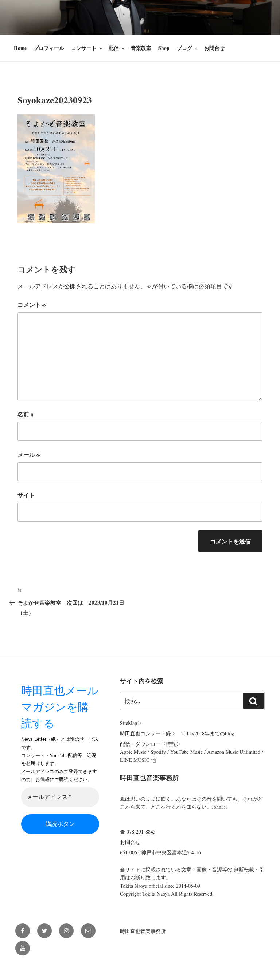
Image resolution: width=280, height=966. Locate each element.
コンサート (84, 48)
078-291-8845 (141, 831)
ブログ (184, 48)
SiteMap (128, 723)
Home (20, 48)
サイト (26, 495)
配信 (114, 48)
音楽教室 (141, 48)
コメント (32, 304)
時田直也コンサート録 (145, 733)
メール (29, 454)
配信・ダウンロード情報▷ (150, 743)
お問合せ (214, 48)
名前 (26, 414)
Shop (164, 48)
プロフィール (49, 48)
